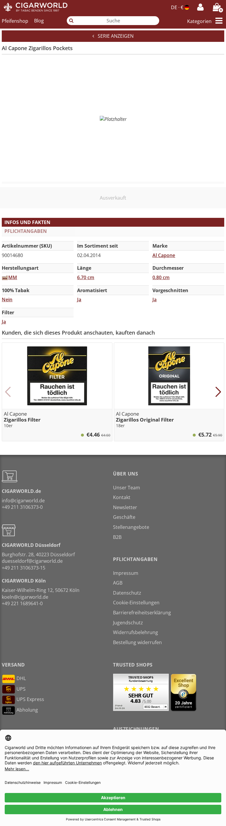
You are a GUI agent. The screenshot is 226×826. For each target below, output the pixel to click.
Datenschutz (127, 593)
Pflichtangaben (25, 231)
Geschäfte (124, 517)
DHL (21, 678)
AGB (117, 583)
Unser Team (126, 487)
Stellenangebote (131, 527)
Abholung (27, 710)
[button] (8, 392)
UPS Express (30, 699)
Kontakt (121, 497)
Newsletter (125, 507)
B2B (117, 537)
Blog (39, 20)
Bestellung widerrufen (137, 642)
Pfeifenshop (15, 20)
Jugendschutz (128, 622)
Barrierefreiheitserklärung (142, 612)
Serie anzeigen (114, 36)
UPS (21, 689)
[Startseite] (36, 7)
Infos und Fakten (27, 222)
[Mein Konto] (200, 7)
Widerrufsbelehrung (135, 632)
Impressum (125, 573)
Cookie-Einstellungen (136, 602)
